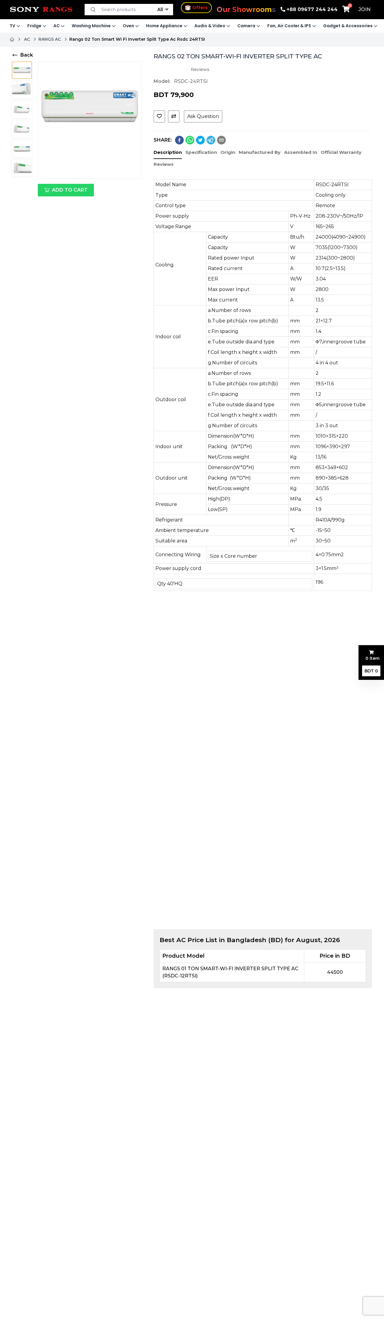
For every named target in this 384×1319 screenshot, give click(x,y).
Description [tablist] (168, 152)
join (364, 9)
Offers (200, 7)
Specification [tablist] (201, 152)
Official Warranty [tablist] (341, 152)
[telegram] (210, 140)
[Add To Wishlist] (159, 116)
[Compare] (173, 116)
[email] (221, 140)
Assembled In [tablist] (300, 152)
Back (26, 55)
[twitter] (200, 140)
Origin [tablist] (227, 152)
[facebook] (179, 140)
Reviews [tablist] (164, 164)
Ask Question (203, 116)
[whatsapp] (189, 140)
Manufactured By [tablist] (259, 152)
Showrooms (246, 9)
